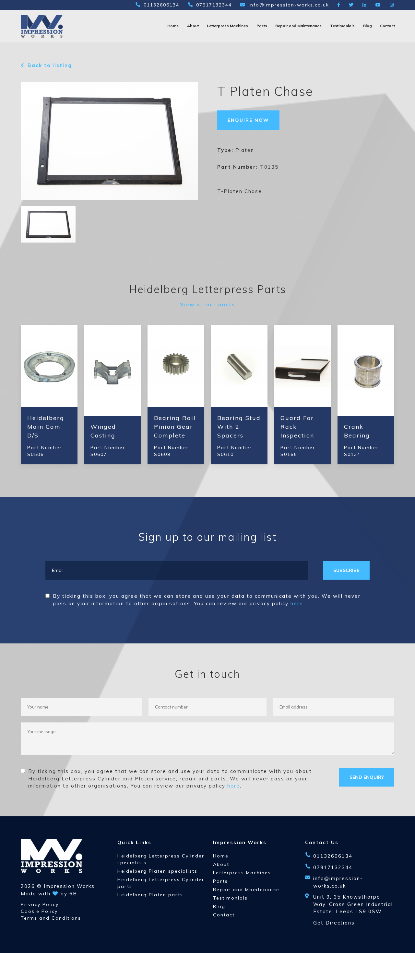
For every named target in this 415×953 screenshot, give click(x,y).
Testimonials (342, 25)
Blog (367, 25)
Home (173, 25)
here (296, 603)
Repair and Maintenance (298, 25)
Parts (261, 25)
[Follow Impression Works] (339, 5)
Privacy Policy (40, 904)
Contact (387, 25)
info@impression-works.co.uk (289, 5)
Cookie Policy (39, 911)
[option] (109, 141)
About (193, 25)
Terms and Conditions (51, 918)
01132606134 (161, 5)
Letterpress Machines (227, 25)
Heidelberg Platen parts (150, 895)
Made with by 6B (49, 894)
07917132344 (214, 5)
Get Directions (334, 923)
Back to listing (50, 65)
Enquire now (248, 120)
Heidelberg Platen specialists (157, 871)
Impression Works (69, 886)
